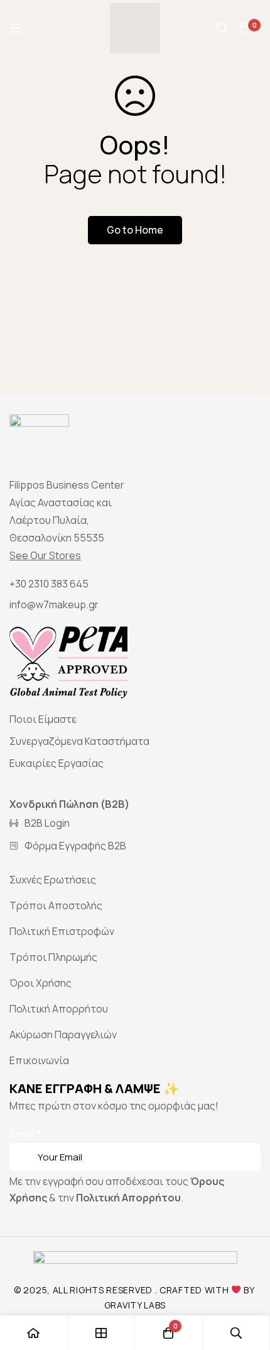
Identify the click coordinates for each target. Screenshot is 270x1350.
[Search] (222, 28)
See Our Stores (45, 555)
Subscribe (246, 1139)
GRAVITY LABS (135, 1305)
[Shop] (102, 1332)
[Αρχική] (34, 1332)
